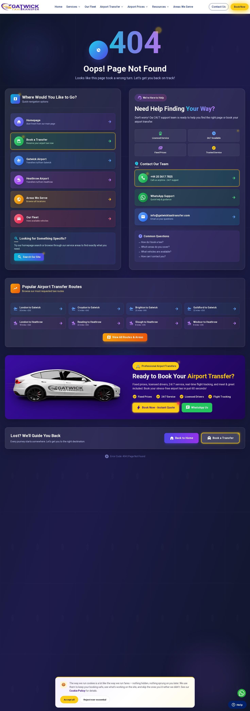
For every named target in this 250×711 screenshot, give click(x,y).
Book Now (239, 6)
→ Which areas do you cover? (154, 247)
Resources (159, 6)
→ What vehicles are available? (154, 251)
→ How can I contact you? (152, 256)
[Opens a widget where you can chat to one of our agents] (237, 705)
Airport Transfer (110, 6)
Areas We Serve (183, 6)
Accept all (69, 699)
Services (71, 6)
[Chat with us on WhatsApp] (241, 693)
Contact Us (219, 6)
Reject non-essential (95, 699)
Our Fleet (90, 6)
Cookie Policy (77, 690)
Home (58, 6)
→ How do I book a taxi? (150, 242)
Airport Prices (136, 6)
